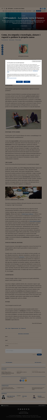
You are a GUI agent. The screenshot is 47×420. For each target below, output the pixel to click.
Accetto (27, 81)
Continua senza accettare (36, 61)
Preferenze (19, 81)
